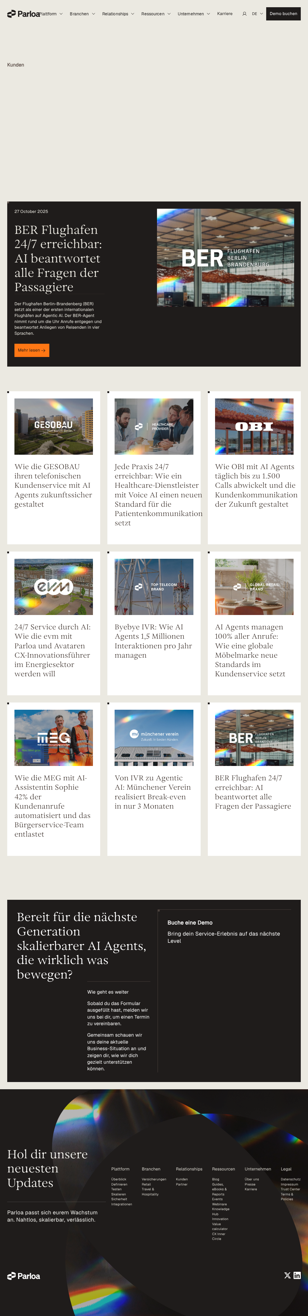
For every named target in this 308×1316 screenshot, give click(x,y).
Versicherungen (154, 1179)
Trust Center (290, 1189)
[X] (287, 1275)
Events (217, 1199)
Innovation (220, 1219)
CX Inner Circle (218, 1236)
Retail (146, 1184)
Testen (116, 1189)
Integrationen (121, 1204)
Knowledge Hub (220, 1211)
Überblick (118, 1179)
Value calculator (220, 1226)
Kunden (182, 1179)
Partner (182, 1184)
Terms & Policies (287, 1197)
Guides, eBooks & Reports (219, 1189)
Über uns (252, 1179)
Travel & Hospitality (150, 1192)
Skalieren (118, 1194)
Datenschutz (291, 1179)
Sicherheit (119, 1199)
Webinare (219, 1204)
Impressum (289, 1184)
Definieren (119, 1184)
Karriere (251, 1189)
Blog (215, 1179)
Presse (250, 1184)
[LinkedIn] (297, 1275)
